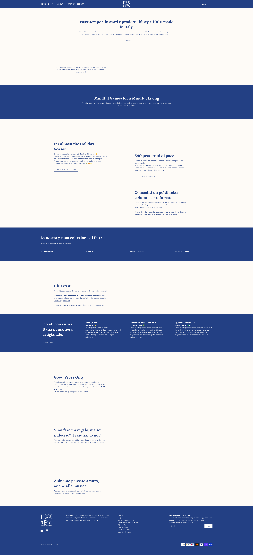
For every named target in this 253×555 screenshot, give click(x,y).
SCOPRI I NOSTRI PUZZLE (145, 176)
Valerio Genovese (92, 298)
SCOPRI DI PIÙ (48, 342)
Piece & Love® (52, 545)
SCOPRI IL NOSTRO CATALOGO (66, 170)
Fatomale (66, 300)
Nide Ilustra (80, 298)
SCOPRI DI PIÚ (126, 41)
